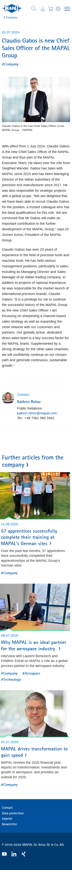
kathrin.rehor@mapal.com (37, 413)
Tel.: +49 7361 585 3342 (35, 418)
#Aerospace (31, 673)
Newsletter (9, 824)
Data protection (13, 813)
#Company (10, 64)
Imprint (7, 818)
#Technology (11, 679)
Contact (7, 808)
